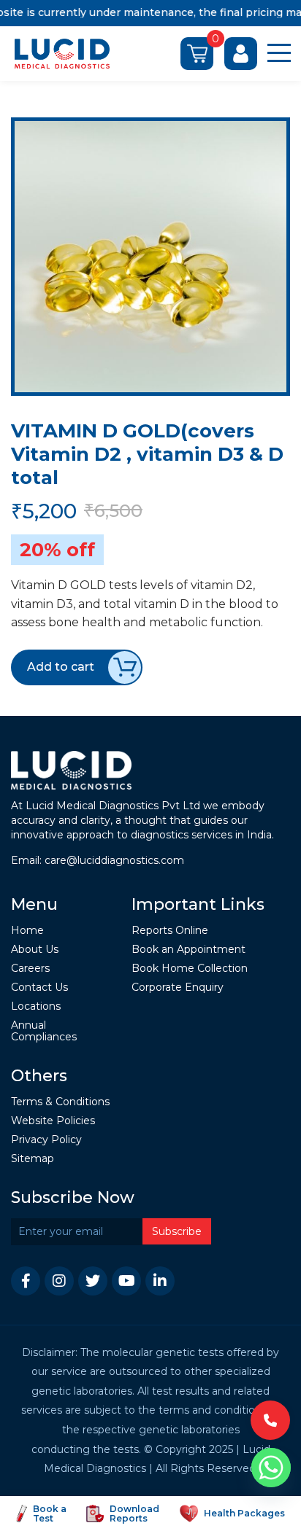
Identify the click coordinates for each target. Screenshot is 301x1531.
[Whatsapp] (271, 1467)
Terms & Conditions (60, 1102)
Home (27, 930)
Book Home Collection (190, 968)
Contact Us (39, 987)
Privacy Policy (46, 1140)
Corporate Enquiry (178, 987)
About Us (34, 949)
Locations (36, 1006)
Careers (30, 968)
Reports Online (170, 930)
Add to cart (60, 667)
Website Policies (53, 1121)
